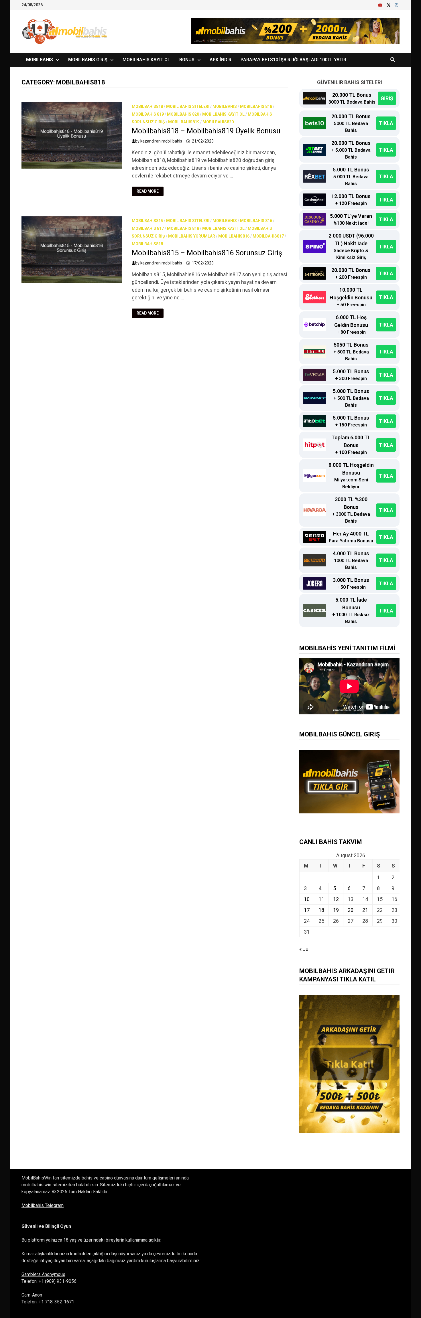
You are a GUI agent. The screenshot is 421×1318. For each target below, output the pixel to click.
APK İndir (220, 59)
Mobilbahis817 (268, 236)
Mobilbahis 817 (148, 228)
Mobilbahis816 (233, 236)
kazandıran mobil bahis (161, 141)
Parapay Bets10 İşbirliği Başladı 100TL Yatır (293, 59)
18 (321, 910)
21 (365, 910)
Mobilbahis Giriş (87, 59)
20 (350, 910)
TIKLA (386, 123)
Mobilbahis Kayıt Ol (146, 59)
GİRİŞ (387, 98)
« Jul (304, 949)
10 (307, 899)
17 (307, 910)
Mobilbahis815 (147, 220)
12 (336, 899)
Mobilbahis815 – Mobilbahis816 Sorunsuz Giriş (207, 253)
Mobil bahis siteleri (187, 106)
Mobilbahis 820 (183, 114)
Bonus (186, 59)
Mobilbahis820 (218, 122)
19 (336, 910)
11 (321, 899)
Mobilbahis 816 (256, 220)
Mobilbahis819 (183, 122)
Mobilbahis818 (147, 106)
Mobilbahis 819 (148, 114)
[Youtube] (381, 5)
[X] (389, 5)
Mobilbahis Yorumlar (191, 236)
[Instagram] (396, 5)
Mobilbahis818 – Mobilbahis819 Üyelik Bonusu (206, 131)
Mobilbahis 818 (256, 106)
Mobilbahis (39, 59)
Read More (150, 191)
